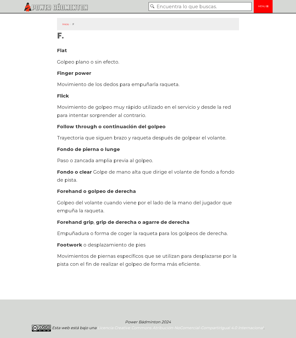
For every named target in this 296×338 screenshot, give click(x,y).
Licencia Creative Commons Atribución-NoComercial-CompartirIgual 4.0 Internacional (180, 327)
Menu (262, 6)
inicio (65, 24)
